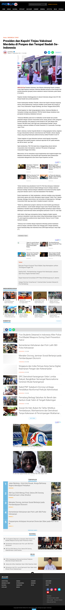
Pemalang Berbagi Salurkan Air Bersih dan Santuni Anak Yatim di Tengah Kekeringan (37, 398)
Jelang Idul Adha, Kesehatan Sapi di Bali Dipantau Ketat (21, 564)
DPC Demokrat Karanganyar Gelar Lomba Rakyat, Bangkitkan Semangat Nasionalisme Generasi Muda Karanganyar (38, 379)
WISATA (18, 587)
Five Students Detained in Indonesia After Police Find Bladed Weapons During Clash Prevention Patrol (40, 337)
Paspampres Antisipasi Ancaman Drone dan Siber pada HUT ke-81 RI (34, 522)
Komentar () (58, 52)
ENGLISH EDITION (51, 602)
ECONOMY (36, 9)
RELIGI (55, 9)
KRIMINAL (42, 9)
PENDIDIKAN (19, 585)
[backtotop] (32, 573)
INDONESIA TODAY (13, 37)
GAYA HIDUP (29, 9)
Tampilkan (58, 320)
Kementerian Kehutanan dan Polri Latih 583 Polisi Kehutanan (38, 346)
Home (3, 9)
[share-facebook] (45, 52)
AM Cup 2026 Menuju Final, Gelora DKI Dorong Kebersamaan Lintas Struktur (26, 494)
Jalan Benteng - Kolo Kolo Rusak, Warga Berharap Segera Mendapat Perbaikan (27, 484)
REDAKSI (49, 596)
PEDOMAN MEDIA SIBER (53, 598)
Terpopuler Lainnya (32, 530)
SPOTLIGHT (22, 9)
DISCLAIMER (50, 600)
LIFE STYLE (49, 9)
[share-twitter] (49, 52)
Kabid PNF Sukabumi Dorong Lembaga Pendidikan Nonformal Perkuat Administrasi (38, 388)
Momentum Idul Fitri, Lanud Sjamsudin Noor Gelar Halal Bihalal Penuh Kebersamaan (21, 568)
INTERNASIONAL (20, 583)
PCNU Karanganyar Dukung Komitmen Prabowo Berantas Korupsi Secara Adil (19, 560)
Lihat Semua (32, 418)
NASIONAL (15, 9)
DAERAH (9, 9)
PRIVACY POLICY (58, 600)
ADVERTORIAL (5, 581)
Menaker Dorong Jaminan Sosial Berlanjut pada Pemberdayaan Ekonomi (40, 356)
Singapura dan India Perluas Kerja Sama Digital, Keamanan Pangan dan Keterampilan (40, 367)
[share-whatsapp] (52, 52)
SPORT (47, 585)
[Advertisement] (32, 23)
